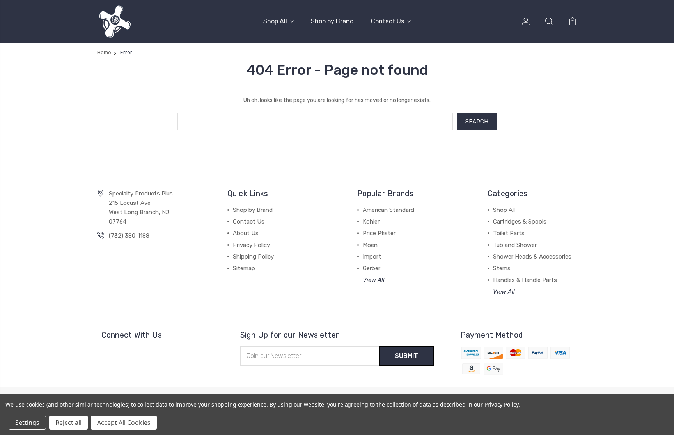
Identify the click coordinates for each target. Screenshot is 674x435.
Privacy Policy (251, 244)
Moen (370, 244)
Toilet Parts (509, 233)
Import (372, 256)
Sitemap (244, 268)
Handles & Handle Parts (525, 280)
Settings (27, 422)
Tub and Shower (515, 244)
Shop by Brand (332, 21)
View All (374, 280)
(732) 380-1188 (129, 235)
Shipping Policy (253, 256)
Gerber (371, 268)
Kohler (371, 221)
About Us (246, 233)
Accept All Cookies (124, 422)
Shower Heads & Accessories (532, 256)
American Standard (388, 209)
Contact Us (387, 21)
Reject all (68, 422)
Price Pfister (379, 233)
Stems (502, 268)
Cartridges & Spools (519, 221)
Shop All (275, 21)
